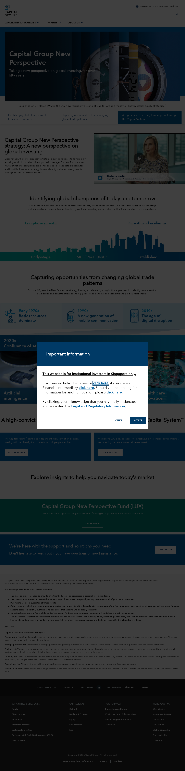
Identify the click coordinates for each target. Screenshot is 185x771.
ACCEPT (138, 420)
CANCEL (119, 420)
